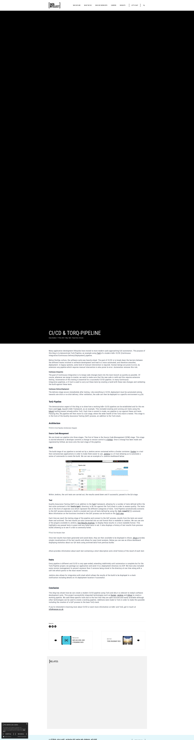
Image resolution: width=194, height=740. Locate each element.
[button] (7, 736)
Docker (133, 451)
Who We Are (77, 5)
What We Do (88, 5)
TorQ (99, 353)
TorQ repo (120, 513)
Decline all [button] (21, 734)
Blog (67, 338)
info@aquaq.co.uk (56, 609)
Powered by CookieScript (22, 736)
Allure (135, 538)
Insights (122, 5)
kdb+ (70, 338)
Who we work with (101, 5)
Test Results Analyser (86, 523)
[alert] (15, 730)
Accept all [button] (8, 734)
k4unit (51, 411)
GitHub (110, 440)
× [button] (26, 723)
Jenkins (107, 454)
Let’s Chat (134, 5)
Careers (113, 5)
